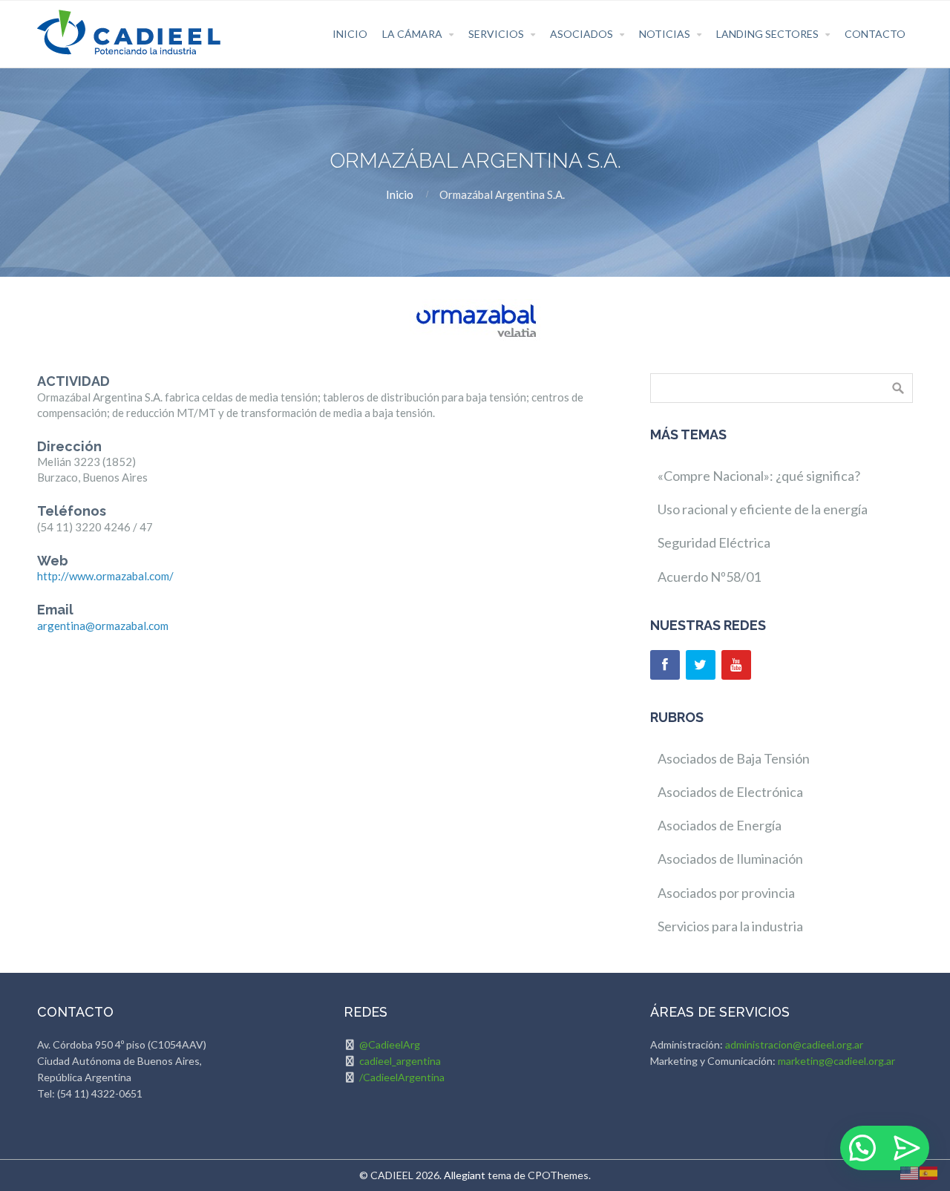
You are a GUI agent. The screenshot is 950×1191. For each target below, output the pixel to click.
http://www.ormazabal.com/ (105, 576)
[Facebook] (665, 665)
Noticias (664, 33)
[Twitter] (700, 665)
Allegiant (464, 1175)
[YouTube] (736, 665)
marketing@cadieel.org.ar (836, 1060)
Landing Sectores (767, 33)
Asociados (581, 33)
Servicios (496, 33)
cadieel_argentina (400, 1060)
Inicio (349, 33)
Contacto (875, 33)
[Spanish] (929, 1171)
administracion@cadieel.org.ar (794, 1044)
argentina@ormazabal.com (102, 625)
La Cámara (412, 33)
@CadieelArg (389, 1044)
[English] (910, 1171)
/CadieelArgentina (402, 1077)
